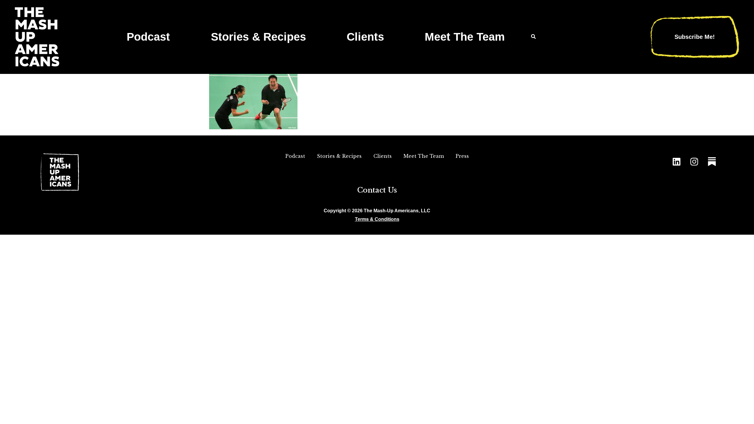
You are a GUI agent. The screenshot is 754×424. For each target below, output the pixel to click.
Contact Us (377, 190)
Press (462, 156)
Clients (365, 36)
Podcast (148, 36)
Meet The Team (465, 36)
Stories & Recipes (258, 36)
